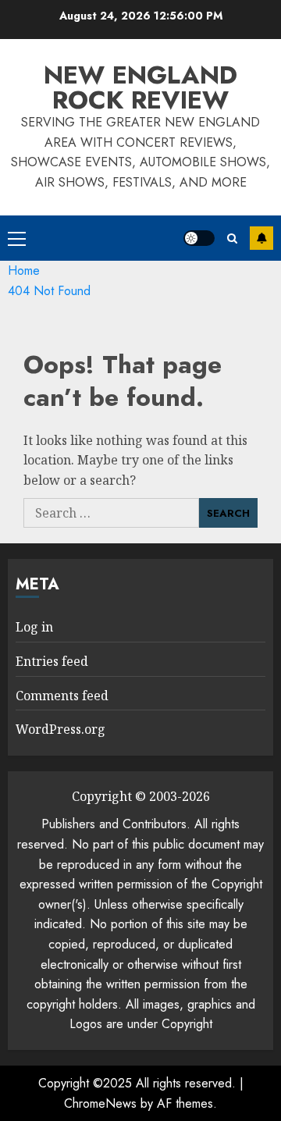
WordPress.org (60, 729)
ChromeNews (100, 1103)
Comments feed (62, 695)
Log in (34, 626)
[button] (17, 238)
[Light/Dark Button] (199, 238)
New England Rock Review (140, 87)
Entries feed (52, 661)
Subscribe (261, 238)
